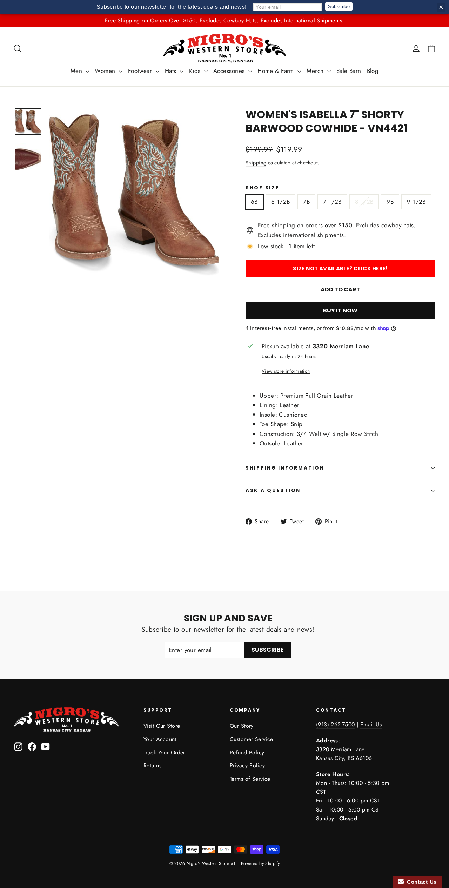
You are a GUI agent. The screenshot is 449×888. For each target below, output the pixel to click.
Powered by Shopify (260, 863)
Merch (316, 71)
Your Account (159, 739)
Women (106, 71)
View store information (286, 371)
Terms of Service (250, 779)
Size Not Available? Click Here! (340, 268)
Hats (171, 71)
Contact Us (420, 882)
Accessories (230, 71)
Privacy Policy (247, 765)
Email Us (371, 724)
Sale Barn (348, 71)
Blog (373, 71)
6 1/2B (280, 201)
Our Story (242, 726)
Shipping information (285, 468)
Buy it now (340, 311)
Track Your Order (164, 752)
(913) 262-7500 (335, 724)
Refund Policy (247, 752)
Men (77, 71)
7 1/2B (332, 201)
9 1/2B (416, 201)
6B (254, 201)
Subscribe (339, 6)
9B (390, 201)
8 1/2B (364, 201)
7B (306, 201)
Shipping (256, 162)
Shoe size (262, 188)
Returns (152, 765)
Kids (195, 71)
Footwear (141, 71)
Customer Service (251, 739)
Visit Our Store (161, 726)
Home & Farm (276, 71)
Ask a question (273, 490)
